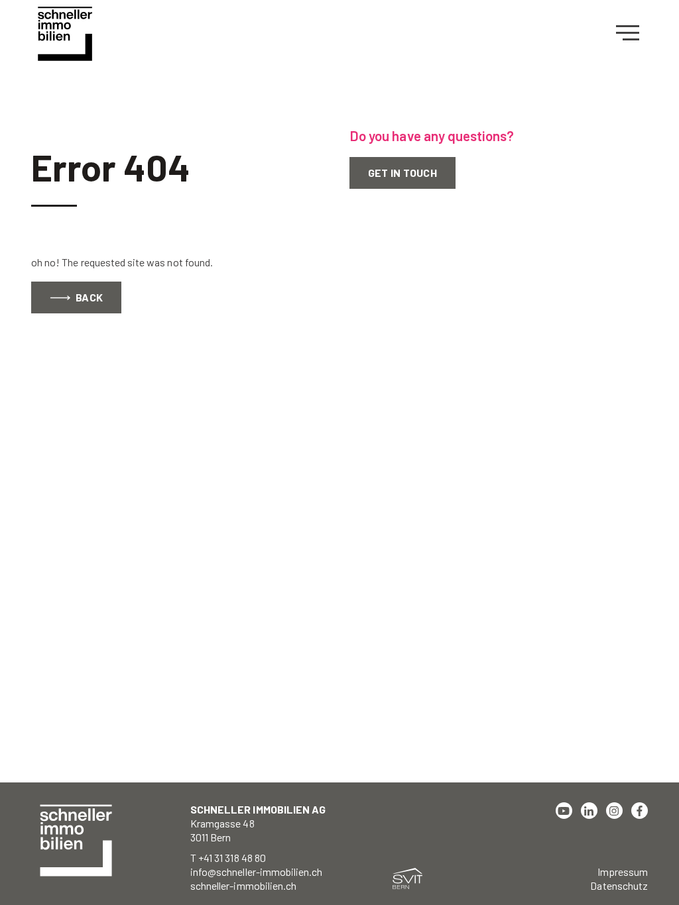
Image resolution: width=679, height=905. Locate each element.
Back (88, 297)
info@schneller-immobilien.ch (256, 871)
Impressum (622, 871)
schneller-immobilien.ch (243, 885)
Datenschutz (619, 885)
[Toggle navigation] (632, 33)
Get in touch (402, 172)
